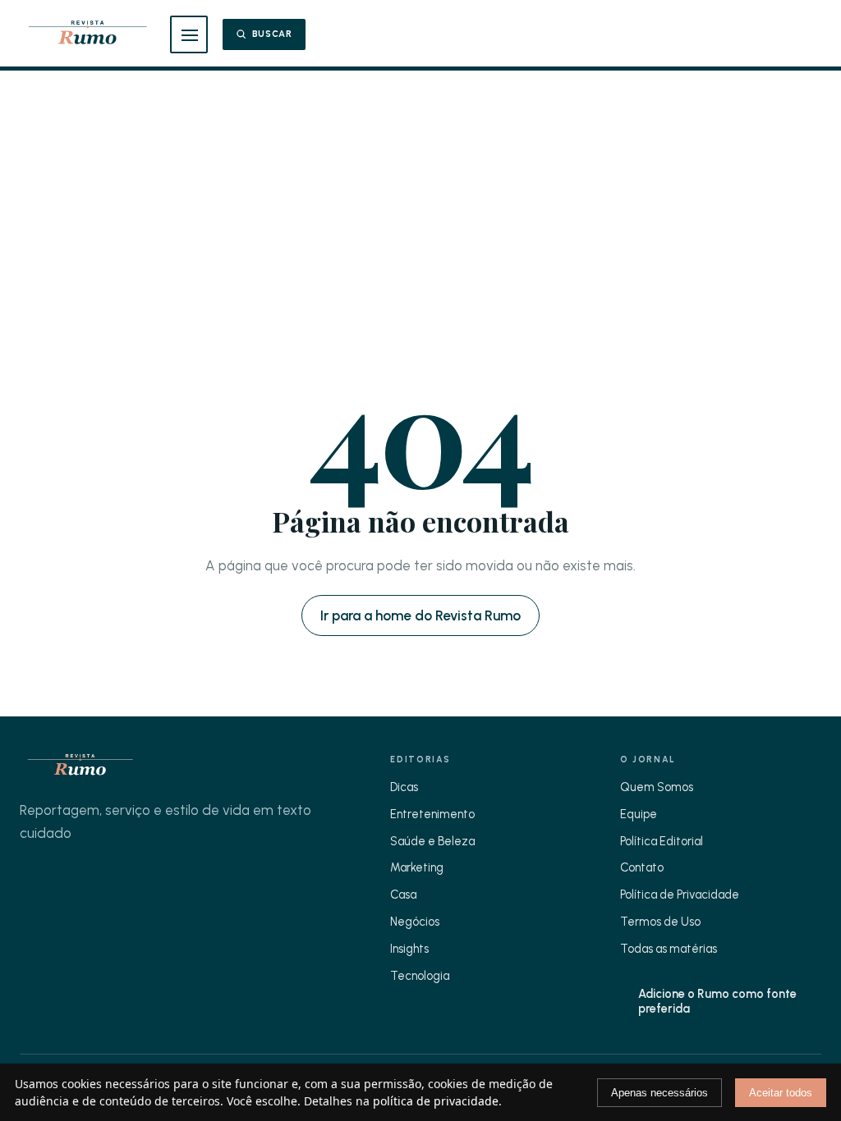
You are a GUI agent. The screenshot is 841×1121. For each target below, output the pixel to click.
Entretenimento (432, 814)
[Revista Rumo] (80, 766)
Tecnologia (419, 975)
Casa (403, 894)
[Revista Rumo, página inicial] (87, 34)
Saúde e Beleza (432, 841)
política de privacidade (436, 1101)
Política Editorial (661, 841)
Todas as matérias (668, 948)
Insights (409, 948)
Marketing (416, 867)
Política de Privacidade (679, 894)
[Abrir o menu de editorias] (189, 34)
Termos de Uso (660, 921)
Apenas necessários (659, 1093)
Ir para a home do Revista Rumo (420, 615)
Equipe (638, 814)
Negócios (414, 921)
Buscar (272, 34)
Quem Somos (656, 787)
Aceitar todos (780, 1093)
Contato (642, 867)
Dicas (404, 787)
